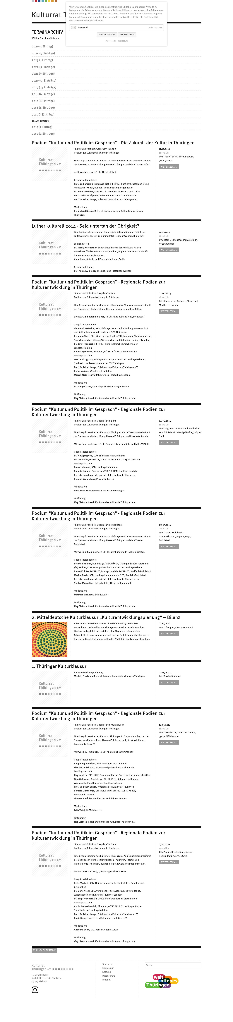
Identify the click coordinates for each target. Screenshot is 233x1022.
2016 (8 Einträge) (43, 107)
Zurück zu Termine (44, 950)
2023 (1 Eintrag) (42, 60)
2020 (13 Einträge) (44, 80)
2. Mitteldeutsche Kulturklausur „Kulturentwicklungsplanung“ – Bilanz (106, 617)
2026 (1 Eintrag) (42, 46)
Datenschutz (110, 41)
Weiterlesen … (170, 167)
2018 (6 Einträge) (43, 94)
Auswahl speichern (107, 35)
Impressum (123, 41)
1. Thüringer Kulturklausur (59, 666)
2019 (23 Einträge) (44, 87)
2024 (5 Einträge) (43, 53)
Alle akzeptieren (127, 35)
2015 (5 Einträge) (43, 114)
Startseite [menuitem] (107, 964)
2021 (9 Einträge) (43, 73)
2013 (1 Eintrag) (42, 127)
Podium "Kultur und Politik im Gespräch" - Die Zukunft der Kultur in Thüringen (113, 143)
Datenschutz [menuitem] (108, 976)
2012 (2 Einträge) (43, 133)
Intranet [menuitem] (106, 980)
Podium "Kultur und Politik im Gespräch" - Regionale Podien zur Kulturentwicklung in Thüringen (98, 285)
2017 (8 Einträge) (43, 101)
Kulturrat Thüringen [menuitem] (65, 15)
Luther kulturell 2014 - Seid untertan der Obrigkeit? (85, 226)
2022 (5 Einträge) (43, 67)
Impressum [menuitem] (108, 968)
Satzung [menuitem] (106, 972)
